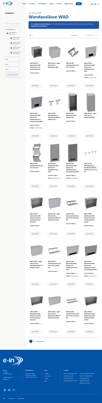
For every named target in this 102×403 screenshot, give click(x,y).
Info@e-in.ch (6, 379)
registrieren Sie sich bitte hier (39, 26)
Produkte (32, 4)
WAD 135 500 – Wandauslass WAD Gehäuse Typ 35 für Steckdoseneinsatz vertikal (89, 218)
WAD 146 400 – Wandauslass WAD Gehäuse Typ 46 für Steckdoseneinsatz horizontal (35, 316)
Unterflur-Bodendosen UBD (70, 373)
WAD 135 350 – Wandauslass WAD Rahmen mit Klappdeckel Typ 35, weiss (71, 265)
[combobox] (90, 35)
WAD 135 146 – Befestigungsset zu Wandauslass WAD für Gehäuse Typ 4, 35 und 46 (90, 168)
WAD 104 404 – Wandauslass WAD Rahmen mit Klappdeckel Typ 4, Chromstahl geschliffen (72, 168)
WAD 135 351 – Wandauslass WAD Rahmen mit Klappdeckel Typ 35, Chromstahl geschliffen (90, 265)
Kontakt (59, 4)
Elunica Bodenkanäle (69, 378)
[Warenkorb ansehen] (94, 4)
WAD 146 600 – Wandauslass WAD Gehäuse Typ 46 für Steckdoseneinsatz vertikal (89, 316)
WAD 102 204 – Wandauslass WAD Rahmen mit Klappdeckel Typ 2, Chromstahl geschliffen (36, 117)
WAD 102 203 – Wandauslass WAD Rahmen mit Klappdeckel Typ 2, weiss (89, 67)
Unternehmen (42, 4)
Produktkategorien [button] (10, 29)
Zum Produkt (35, 85)
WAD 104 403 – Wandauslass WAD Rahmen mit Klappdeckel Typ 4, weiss (53, 168)
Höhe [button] (6, 59)
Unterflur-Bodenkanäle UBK (70, 380)
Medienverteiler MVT (85, 383)
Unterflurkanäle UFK (68, 376)
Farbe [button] (6, 69)
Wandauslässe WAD (84, 380)
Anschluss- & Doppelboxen (86, 376)
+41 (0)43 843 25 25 (8, 377)
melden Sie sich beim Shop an (42, 24)
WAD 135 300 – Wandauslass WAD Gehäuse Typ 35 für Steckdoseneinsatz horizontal (35, 218)
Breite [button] (7, 64)
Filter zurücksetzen (12, 74)
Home (24, 4)
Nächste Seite (40, 341)
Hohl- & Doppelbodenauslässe (87, 373)
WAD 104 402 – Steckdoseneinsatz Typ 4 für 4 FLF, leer (36, 166)
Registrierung (69, 4)
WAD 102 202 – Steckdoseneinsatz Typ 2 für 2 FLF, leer (72, 65)
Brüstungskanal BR (84, 378)
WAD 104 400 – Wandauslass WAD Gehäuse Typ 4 (71, 115)
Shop (78, 4)
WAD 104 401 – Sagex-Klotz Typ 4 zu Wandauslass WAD (90, 115)
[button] (97, 4)
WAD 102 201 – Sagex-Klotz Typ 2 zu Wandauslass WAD (54, 65)
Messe (52, 4)
